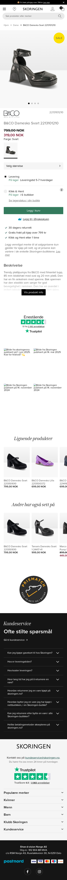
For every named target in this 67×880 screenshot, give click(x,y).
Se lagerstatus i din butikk (24, 200)
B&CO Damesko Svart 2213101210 (39, 25)
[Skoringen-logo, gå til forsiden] (32, 9)
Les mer (46, 2)
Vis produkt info (33, 292)
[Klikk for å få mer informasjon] (61, 190)
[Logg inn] (52, 9)
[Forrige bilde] (6, 69)
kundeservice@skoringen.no (42, 758)
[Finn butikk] (14, 9)
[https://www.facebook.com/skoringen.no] (27, 871)
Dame (16, 25)
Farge (7, 139)
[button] (19, 366)
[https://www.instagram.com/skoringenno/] (39, 871)
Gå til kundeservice (14, 640)
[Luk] (64, 2)
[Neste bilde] (61, 69)
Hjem (6, 25)
